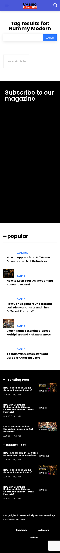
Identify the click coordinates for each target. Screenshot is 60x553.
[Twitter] (25, 537)
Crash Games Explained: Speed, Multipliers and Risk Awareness (29, 332)
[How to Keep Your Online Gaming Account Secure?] (8, 273)
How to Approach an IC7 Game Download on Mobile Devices (28, 259)
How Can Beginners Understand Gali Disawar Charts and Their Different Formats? (29, 307)
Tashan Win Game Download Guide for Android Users (27, 355)
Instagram (43, 530)
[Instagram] (33, 530)
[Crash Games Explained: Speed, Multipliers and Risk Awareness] (8, 323)
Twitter (34, 537)
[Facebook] (11, 530)
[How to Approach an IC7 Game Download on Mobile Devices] (8, 250)
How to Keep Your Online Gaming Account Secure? (30, 282)
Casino (21, 276)
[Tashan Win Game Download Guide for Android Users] (8, 346)
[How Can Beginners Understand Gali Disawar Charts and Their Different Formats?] (8, 296)
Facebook (21, 530)
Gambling (22, 253)
